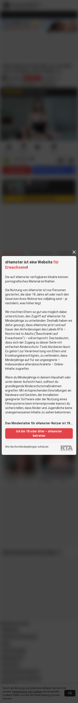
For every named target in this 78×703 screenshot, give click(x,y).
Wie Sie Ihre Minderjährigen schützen (27, 446)
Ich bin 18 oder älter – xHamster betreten (39, 433)
